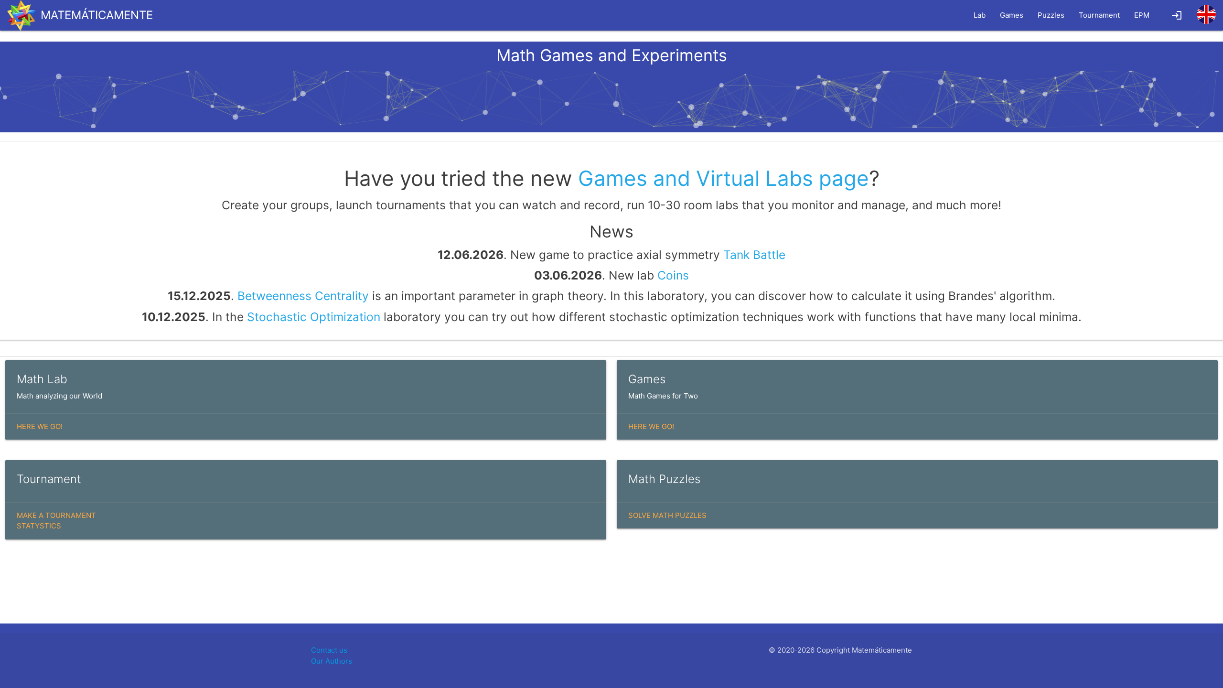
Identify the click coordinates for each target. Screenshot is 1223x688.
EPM (1141, 15)
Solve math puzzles (667, 515)
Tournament (1099, 15)
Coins (673, 275)
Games (1011, 15)
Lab (980, 15)
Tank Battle (754, 254)
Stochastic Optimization (313, 317)
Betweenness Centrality (303, 296)
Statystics (39, 525)
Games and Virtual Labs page (723, 178)
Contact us (329, 650)
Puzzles (1051, 15)
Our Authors (331, 661)
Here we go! (40, 426)
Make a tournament (56, 515)
